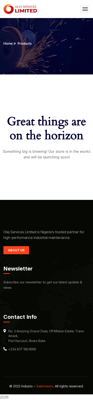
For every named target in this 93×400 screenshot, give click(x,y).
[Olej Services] (20, 9)
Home (8, 43)
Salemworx (44, 386)
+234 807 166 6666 (22, 349)
